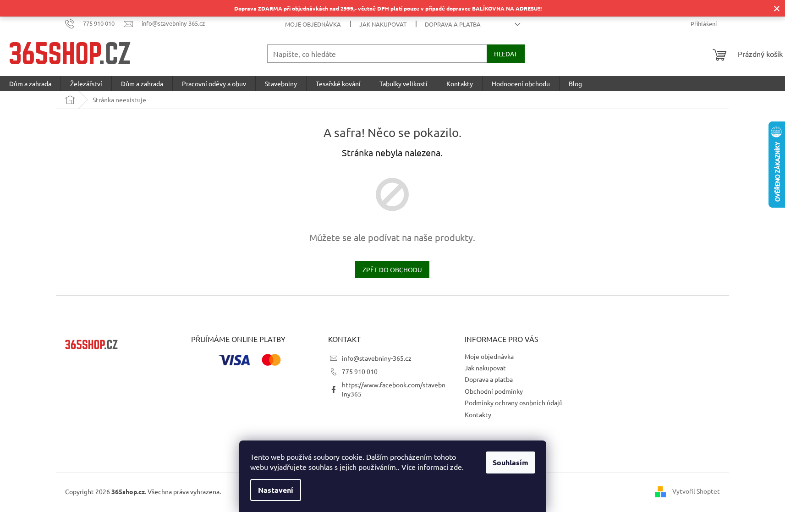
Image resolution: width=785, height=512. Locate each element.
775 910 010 (360, 371)
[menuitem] (30, 83)
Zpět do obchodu (392, 269)
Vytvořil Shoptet (696, 490)
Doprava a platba (453, 24)
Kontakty (478, 414)
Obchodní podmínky (494, 391)
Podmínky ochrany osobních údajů (514, 402)
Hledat (505, 54)
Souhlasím (510, 462)
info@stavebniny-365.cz (377, 358)
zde (456, 466)
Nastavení (275, 490)
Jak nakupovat (382, 24)
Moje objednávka (313, 24)
